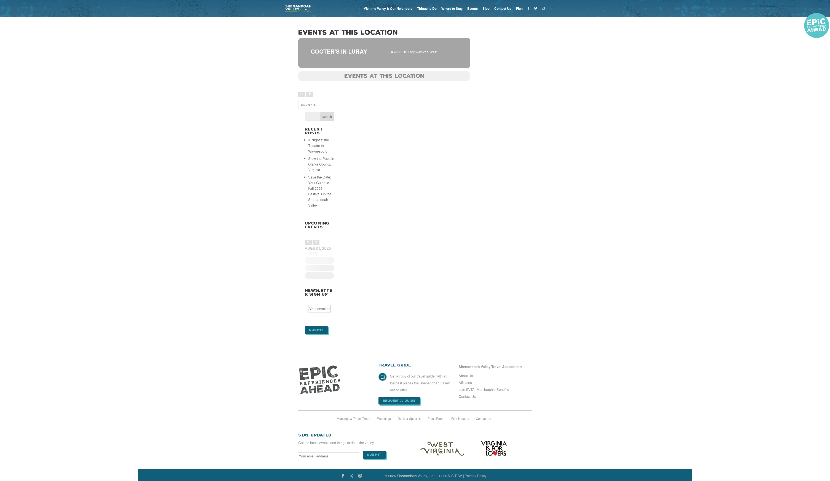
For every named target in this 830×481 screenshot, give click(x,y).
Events (472, 8)
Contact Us (502, 8)
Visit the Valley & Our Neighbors (388, 8)
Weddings (384, 419)
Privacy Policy (476, 475)
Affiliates (465, 382)
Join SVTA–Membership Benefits (484, 389)
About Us (466, 375)
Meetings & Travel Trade (353, 419)
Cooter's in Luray (339, 51)
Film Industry (460, 419)
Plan (519, 8)
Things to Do (427, 8)
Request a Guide (399, 400)
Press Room (436, 419)
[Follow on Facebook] (342, 475)
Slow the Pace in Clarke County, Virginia (321, 164)
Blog (486, 8)
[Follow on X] (351, 475)
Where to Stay (452, 8)
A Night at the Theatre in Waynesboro (318, 145)
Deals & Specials (409, 419)
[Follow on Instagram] (360, 475)
